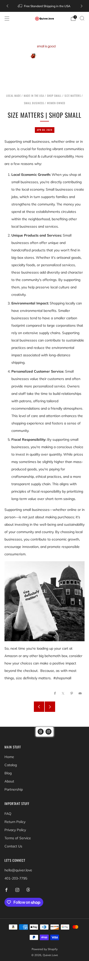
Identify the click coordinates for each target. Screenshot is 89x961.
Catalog (10, 765)
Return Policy (14, 822)
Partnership (13, 789)
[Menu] (6, 18)
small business (34, 103)
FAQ (7, 813)
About (9, 781)
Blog (8, 773)
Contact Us (13, 846)
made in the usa (34, 96)
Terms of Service (17, 838)
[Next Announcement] (82, 6)
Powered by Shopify (45, 949)
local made (13, 96)
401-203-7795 (15, 878)
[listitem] (44, 6)
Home (9, 757)
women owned (56, 103)
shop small (54, 96)
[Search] (82, 18)
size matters (73, 96)
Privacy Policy (15, 830)
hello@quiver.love (18, 870)
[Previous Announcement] (7, 6)
